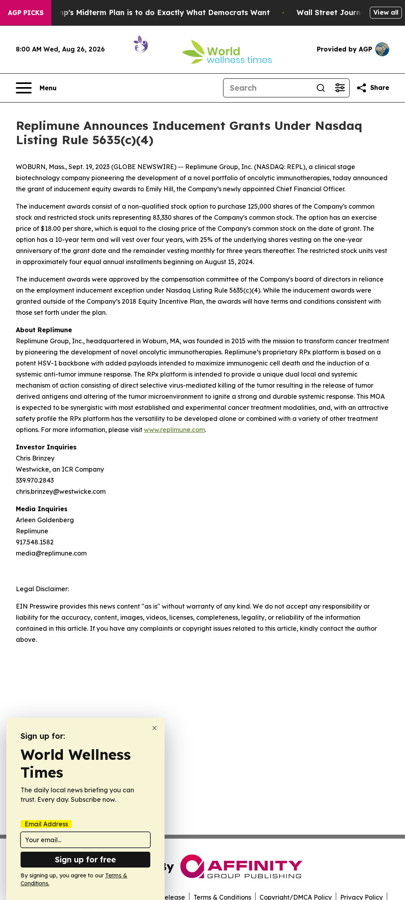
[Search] (320, 88)
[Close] (154, 728)
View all (385, 12)
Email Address (46, 824)
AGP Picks (26, 13)
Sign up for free (85, 859)
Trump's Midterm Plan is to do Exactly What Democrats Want (157, 12)
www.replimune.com (174, 430)
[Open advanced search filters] (339, 88)
